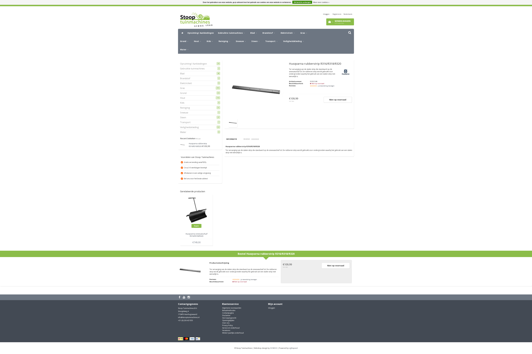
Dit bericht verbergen (302, 2)
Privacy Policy (227, 325)
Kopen (196, 226)
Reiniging (224, 41)
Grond (183, 41)
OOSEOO (273, 348)
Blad (252, 33)
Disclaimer (226, 315)
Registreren (337, 14)
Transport (270, 41)
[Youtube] (184, 297)
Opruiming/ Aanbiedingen (200, 33)
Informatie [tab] (231, 139)
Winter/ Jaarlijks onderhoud (233, 333)
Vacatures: (226, 330)
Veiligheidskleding (292, 41)
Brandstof (268, 33)
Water (183, 49)
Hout (197, 41)
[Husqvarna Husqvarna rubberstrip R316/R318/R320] (182, 144)
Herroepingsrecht (229, 318)
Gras (303, 33)
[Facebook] (180, 297)
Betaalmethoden (228, 310)
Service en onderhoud (231, 328)
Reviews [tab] (247, 139)
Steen (254, 41)
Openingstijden (228, 320)
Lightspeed (293, 348)
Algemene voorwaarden (231, 308)
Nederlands (348, 14)
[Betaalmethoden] (189, 339)
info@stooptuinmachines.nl (189, 317)
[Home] (181, 33)
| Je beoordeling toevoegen (326, 86)
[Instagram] (189, 297)
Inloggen (326, 14)
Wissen (198, 139)
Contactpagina (228, 313)
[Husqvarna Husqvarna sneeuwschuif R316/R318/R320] (196, 210)
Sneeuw (240, 41)
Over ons (225, 323)
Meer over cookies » (321, 2)
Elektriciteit (287, 33)
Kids (209, 41)
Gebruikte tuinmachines (230, 33)
